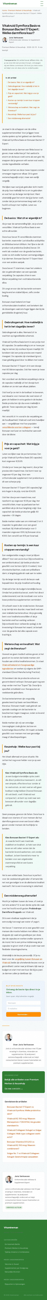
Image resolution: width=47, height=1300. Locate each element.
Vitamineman (10, 3)
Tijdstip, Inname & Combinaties (17, 1252)
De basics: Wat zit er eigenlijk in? (21, 82)
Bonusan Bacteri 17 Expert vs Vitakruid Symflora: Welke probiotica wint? (23, 1110)
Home (4, 10)
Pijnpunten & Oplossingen (15, 1284)
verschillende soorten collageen (16, 427)
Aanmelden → (23, 1014)
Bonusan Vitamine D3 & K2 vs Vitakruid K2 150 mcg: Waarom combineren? (21, 1145)
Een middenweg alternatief (19, 118)
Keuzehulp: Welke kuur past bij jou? (22, 114)
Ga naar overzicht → (14, 1088)
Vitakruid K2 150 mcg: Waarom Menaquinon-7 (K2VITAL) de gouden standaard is (24, 1122)
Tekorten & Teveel (12, 1264)
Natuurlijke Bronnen (12, 1272)
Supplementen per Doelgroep (16, 1268)
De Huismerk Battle (12, 1244)
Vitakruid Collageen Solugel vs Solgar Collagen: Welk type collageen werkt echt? (24, 1133)
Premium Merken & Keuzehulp (20, 10)
